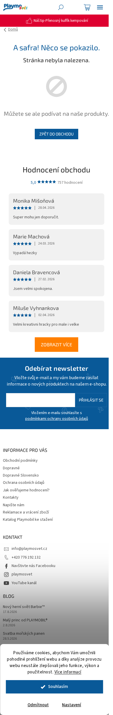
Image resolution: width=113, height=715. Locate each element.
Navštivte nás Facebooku (33, 566)
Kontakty (11, 497)
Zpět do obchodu (56, 133)
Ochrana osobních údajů (23, 483)
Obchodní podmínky (20, 460)
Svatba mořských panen (24, 633)
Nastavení (71, 705)
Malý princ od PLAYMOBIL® (25, 620)
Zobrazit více (56, 344)
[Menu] (100, 7)
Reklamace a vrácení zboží (26, 512)
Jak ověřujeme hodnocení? (26, 490)
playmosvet (22, 574)
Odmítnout (38, 705)
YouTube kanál (24, 583)
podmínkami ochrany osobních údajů (56, 419)
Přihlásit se (91, 399)
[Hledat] (61, 7)
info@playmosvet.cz (29, 549)
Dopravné (11, 468)
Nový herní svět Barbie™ (24, 607)
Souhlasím (58, 687)
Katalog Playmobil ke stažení (28, 520)
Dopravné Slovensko (21, 475)
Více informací (67, 672)
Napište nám (13, 505)
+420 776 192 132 (26, 557)
